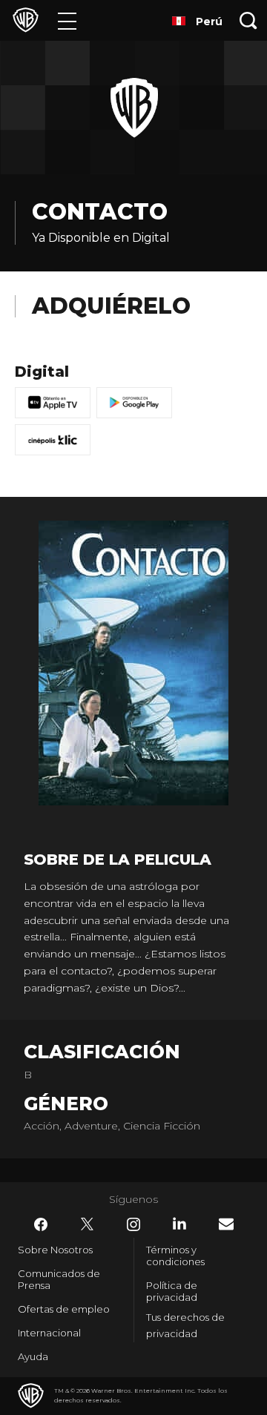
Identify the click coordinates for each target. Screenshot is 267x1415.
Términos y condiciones (175, 1255)
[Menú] (67, 20)
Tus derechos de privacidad (185, 1325)
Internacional (49, 1333)
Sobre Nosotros (55, 1250)
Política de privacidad (171, 1291)
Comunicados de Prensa (59, 1279)
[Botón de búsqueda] (248, 20)
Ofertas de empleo (64, 1309)
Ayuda (33, 1356)
